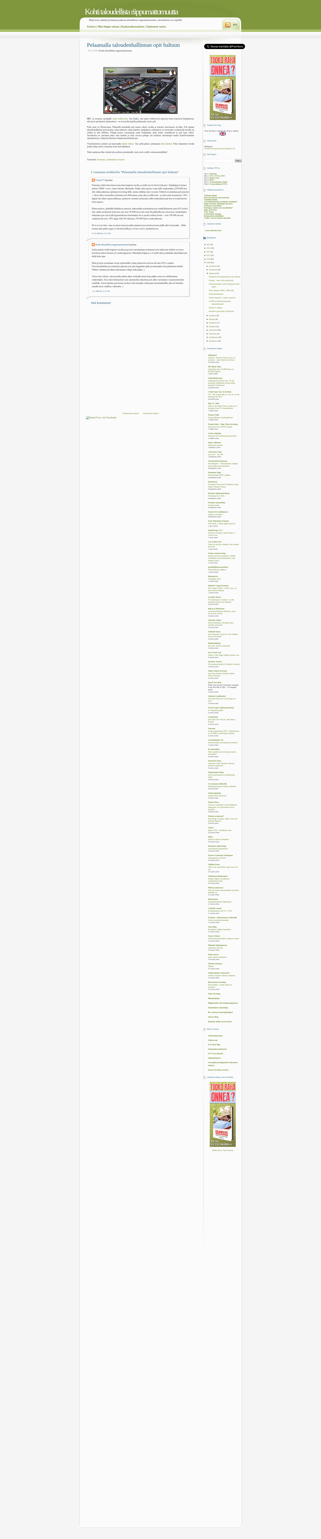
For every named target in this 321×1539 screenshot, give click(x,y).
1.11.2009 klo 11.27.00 (101, 291)
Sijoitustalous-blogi (216, 772)
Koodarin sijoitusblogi (217, 846)
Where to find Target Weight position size (223, 655)
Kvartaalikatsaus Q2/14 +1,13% (220, 911)
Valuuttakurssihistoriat (217, 1049)
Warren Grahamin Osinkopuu (220, 855)
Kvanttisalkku (214, 749)
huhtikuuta (213, 334)
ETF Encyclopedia (215, 1054)
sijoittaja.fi (212, 355)
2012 (209, 252)
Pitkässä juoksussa (215, 888)
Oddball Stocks (214, 632)
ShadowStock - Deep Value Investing (223, 424)
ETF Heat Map (214, 1045)
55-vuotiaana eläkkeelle (217, 784)
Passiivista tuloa (214, 761)
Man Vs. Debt (213, 403)
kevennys (101, 159)
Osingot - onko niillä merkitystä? (221, 280)
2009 (209, 263)
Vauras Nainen (214, 936)
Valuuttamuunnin (215, 1036)
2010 (209, 259)
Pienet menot (213, 954)
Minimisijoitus (214, 998)
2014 (209, 245)
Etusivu (91, 26)
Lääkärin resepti (214, 908)
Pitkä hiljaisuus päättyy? (217, 570)
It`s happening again (215, 710)
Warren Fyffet (213, 415)
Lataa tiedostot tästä (213, 230)
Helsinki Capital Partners (218, 586)
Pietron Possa (213, 802)
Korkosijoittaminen (216, 294)
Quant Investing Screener (218, 1070)
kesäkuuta (213, 326)
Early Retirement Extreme (218, 521)
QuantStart (212, 482)
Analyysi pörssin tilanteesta (218, 839)
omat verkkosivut (120, 118)
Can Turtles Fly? (215, 542)
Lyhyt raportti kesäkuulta (217, 957)
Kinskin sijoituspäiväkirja (218, 493)
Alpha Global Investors (217, 671)
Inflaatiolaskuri (214, 1058)
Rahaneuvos (213, 576)
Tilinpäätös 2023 (214, 579)
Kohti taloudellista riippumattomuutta (131, 11)
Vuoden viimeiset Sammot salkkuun (221, 976)
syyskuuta (213, 315)
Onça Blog (212, 927)
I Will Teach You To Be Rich (219, 392)
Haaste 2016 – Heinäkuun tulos (219, 830)
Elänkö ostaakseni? (216, 816)
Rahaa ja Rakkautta (216, 609)
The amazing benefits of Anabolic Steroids (224, 664)
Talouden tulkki (214, 620)
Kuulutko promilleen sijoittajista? (221, 311)
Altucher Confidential (217, 696)
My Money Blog (214, 367)
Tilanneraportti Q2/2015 (217, 858)
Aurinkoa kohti (213, 505)
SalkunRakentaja (215, 378)
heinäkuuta (213, 323)
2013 (209, 248)
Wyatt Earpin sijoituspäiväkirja (221, 708)
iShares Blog (213, 1017)
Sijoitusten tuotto (156, 26)
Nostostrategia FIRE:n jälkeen (219, 475)
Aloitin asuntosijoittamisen (218, 920)
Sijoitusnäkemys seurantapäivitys (220, 418)
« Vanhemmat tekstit (130, 413)
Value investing (214, 994)
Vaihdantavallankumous (218, 876)
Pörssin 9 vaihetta (215, 308)
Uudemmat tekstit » (151, 413)
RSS (235, 24)
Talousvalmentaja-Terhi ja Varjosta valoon (223, 939)
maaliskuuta (213, 337)
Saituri (211, 828)
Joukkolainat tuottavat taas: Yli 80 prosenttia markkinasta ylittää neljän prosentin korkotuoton (221, 383)
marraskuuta (213, 270)
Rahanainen (213, 899)
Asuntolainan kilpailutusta (218, 849)
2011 (209, 255)
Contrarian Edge (215, 452)
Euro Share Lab (214, 652)
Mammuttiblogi (214, 643)
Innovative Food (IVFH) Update (220, 427)
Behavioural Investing (217, 982)
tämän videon (128, 143)
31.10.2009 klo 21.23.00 (101, 233)
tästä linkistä (166, 143)
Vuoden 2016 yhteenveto (217, 796)
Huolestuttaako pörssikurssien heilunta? (223, 743)
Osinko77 (99, 180)
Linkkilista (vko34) (215, 948)
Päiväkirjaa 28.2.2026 (216, 496)
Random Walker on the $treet (220, 1022)
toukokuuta (213, 330)
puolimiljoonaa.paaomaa (218, 567)
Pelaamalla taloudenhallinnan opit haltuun (133, 45)
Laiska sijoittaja (214, 433)
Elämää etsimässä (215, 964)
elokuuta (212, 319)
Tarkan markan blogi (217, 553)
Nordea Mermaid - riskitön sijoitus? (222, 298)
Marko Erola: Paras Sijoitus (222, 1150)
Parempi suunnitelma (216, 503)
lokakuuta (213, 273)
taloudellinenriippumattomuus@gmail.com (219, 149)
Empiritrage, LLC (215, 530)
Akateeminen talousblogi (218, 1008)
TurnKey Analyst (215, 662)
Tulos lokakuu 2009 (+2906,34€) (221, 290)
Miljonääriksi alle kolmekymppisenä (223, 1003)
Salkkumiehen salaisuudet (218, 973)
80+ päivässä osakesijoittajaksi (220, 1012)
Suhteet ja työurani (215, 514)
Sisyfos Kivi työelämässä (218, 512)
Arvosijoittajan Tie (215, 740)
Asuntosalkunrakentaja (217, 461)
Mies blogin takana (108, 26)
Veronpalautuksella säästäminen (219, 902)
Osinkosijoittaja (214, 793)
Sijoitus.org (212, 1040)
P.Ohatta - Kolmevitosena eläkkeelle (222, 918)
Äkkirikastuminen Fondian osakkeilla (222, 786)
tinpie (210, 837)
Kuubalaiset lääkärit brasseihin (219, 929)
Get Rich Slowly (214, 597)
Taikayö (211, 966)
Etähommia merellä (215, 445)
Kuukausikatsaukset (132, 26)
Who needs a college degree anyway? (221, 524)
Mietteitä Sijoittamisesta (217, 945)
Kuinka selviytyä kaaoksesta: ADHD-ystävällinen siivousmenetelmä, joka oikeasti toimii (222, 558)
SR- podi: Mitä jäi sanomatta (219, 646)
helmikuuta (213, 341)
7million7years (214, 864)
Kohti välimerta (214, 443)
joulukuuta (213, 266)
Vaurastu (211, 728)
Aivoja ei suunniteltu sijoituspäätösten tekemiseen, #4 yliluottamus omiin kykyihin (222, 807)
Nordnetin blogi (214, 472)
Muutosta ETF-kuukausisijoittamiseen (222, 436)
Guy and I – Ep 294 (215, 454)
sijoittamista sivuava (115, 159)
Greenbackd (213, 717)
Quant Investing (214, 682)
